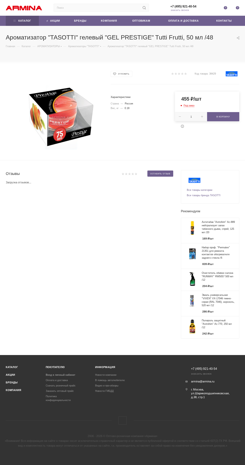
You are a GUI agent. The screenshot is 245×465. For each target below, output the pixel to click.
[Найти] (144, 8)
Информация (105, 367)
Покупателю (55, 367)
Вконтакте (122, 420)
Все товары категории (199, 190)
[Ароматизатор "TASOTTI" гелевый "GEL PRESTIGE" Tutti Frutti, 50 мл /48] (61, 117)
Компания (13, 390)
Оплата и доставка (57, 380)
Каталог (12, 367)
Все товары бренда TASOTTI (203, 195)
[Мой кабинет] (213, 8)
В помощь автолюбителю (110, 380)
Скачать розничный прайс (61, 385)
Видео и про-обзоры (106, 385)
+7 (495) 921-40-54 (183, 6)
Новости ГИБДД (104, 391)
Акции (10, 374)
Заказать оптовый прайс (60, 391)
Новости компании (105, 374)
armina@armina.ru (202, 381)
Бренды (12, 382)
